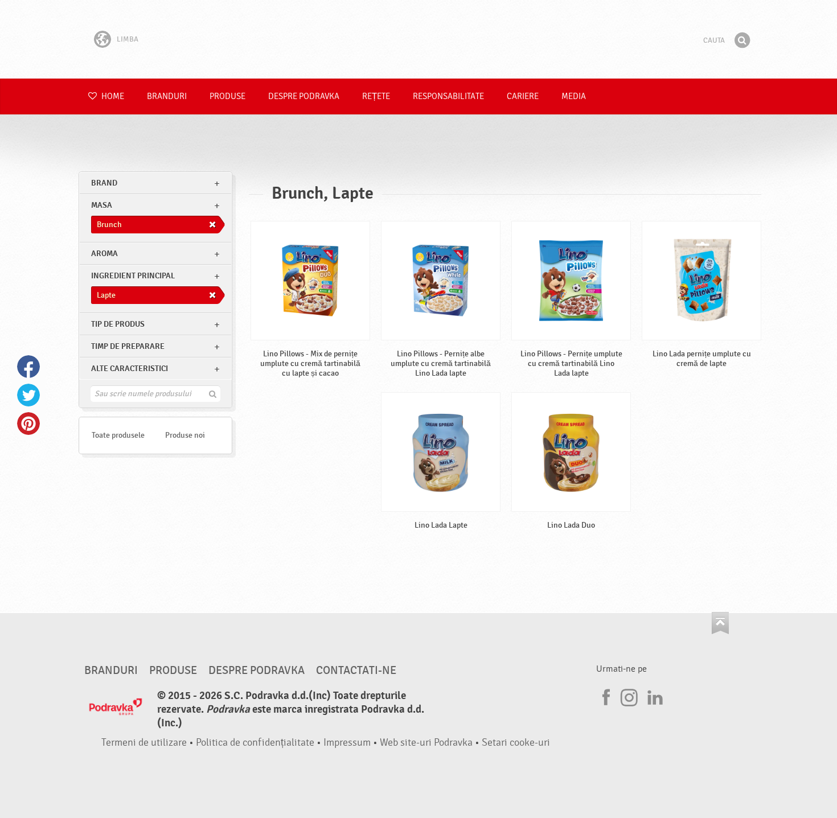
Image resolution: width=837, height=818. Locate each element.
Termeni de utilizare (144, 743)
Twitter (28, 395)
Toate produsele (118, 435)
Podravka (418, 39)
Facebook (28, 366)
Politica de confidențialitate (255, 743)
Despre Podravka (303, 96)
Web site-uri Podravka (426, 743)
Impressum (347, 743)
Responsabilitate (448, 96)
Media (573, 96)
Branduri (167, 96)
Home (112, 96)
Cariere (523, 96)
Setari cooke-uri (516, 743)
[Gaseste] (742, 40)
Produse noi (185, 435)
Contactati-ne (356, 670)
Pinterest (28, 423)
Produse (227, 96)
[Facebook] (604, 696)
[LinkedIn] (653, 696)
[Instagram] (629, 696)
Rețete (376, 96)
